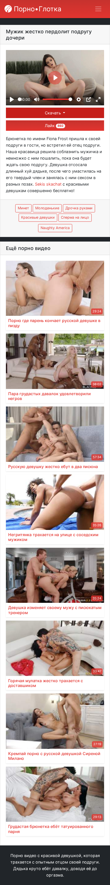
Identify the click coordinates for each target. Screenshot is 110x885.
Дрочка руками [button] (79, 208)
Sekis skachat (48, 184)
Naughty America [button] (55, 228)
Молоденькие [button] (47, 208)
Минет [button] (23, 208)
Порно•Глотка (36, 9)
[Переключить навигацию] (98, 9)
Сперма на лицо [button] (75, 217)
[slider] (19, 99)
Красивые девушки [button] (38, 217)
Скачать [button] (53, 112)
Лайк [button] (54, 125)
